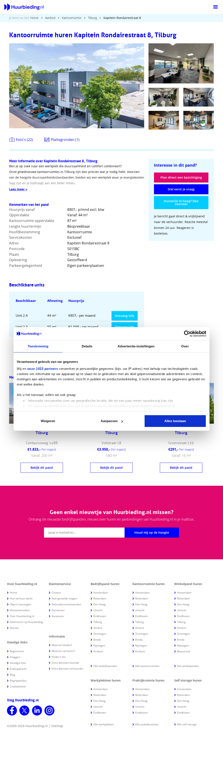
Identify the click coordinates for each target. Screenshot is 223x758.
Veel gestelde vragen (64, 598)
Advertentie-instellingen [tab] (136, 346)
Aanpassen (109, 421)
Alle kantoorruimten (147, 666)
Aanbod (50, 18)
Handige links (18, 663)
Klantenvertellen (20, 610)
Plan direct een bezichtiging (181, 177)
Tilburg (92, 18)
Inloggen (15, 657)
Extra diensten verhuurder (67, 668)
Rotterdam (99, 598)
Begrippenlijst (18, 680)
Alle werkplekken (103, 724)
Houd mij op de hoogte (151, 532)
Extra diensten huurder (65, 663)
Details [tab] (87, 346)
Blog (12, 675)
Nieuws (14, 628)
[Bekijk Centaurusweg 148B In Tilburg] (41, 450)
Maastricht (183, 651)
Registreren (17, 651)
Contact (56, 592)
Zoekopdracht (18, 669)
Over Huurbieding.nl (22, 616)
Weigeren (48, 421)
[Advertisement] (181, 273)
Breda (97, 639)
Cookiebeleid (17, 686)
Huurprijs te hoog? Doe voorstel (181, 202)
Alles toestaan (175, 421)
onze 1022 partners (42, 369)
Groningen (99, 634)
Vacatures (58, 616)
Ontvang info (124, 316)
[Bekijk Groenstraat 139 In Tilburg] (181, 450)
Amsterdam (100, 592)
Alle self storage (187, 724)
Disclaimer (58, 610)
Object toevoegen (20, 604)
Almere (97, 628)
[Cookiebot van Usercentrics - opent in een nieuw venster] (187, 333)
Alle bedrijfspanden (105, 666)
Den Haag (99, 604)
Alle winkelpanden (188, 666)
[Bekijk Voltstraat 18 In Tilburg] (111, 450)
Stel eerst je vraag (181, 189)
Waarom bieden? (62, 645)
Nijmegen (99, 645)
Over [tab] (185, 346)
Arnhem (98, 651)
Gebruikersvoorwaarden (66, 604)
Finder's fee (59, 657)
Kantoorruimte (71, 18)
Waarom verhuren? (63, 651)
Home (34, 18)
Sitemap (57, 726)
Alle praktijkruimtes (147, 724)
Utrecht (98, 610)
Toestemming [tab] (38, 346)
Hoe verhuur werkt (21, 598)
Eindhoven (99, 616)
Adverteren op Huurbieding (26, 622)
